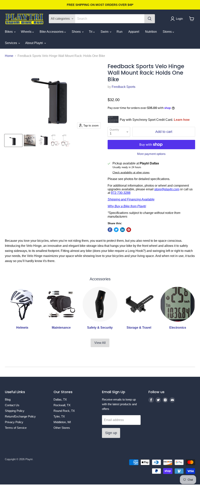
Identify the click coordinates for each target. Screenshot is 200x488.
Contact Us (12, 405)
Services (11, 43)
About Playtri (34, 43)
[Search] (149, 18)
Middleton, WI (62, 422)
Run (119, 31)
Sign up (111, 433)
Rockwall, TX (62, 405)
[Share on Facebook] (110, 229)
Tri (91, 31)
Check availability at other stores (131, 172)
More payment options (151, 153)
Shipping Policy (14, 410)
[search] (109, 18)
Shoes (76, 31)
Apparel (133, 31)
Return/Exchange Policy (20, 416)
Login (179, 18)
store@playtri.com (166, 189)
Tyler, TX (59, 416)
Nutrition (151, 31)
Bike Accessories (52, 31)
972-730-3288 (120, 192)
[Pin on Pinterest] (128, 229)
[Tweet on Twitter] (116, 229)
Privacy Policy (14, 422)
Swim (105, 31)
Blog (8, 399)
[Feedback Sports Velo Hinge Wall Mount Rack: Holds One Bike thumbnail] (13, 140)
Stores (167, 31)
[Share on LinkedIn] (122, 229)
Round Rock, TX (64, 410)
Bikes (9, 31)
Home (9, 55)
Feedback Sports (123, 86)
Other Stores (62, 427)
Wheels (26, 31)
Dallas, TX (60, 399)
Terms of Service (16, 427)
